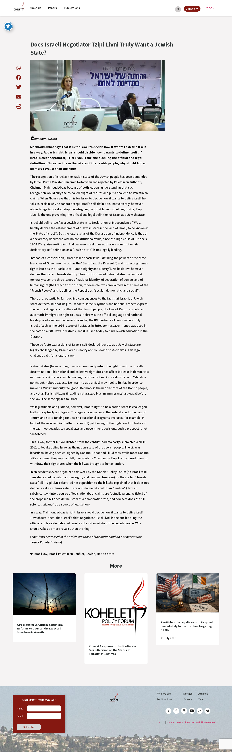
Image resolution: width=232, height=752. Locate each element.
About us (35, 8)
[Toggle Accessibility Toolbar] (8, 26)
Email (20, 716)
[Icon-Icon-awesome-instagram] (184, 711)
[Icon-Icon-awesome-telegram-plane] (207, 711)
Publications (72, 8)
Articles (203, 694)
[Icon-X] (168, 711)
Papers (52, 8)
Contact (160, 722)
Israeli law (40, 554)
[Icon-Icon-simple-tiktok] (200, 711)
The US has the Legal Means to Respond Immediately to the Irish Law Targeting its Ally (187, 626)
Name (20, 708)
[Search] (178, 9)
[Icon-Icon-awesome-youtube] (192, 711)
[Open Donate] (197, 9)
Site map (170, 722)
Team (201, 699)
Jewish (90, 554)
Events (188, 699)
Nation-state (105, 554)
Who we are (163, 694)
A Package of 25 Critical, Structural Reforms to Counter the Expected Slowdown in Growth (40, 628)
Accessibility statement (204, 722)
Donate (187, 694)
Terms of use (183, 722)
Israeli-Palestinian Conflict (66, 554)
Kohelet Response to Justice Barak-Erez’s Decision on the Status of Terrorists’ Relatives (112, 650)
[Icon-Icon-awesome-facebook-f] (176, 711)
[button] (18, 68)
